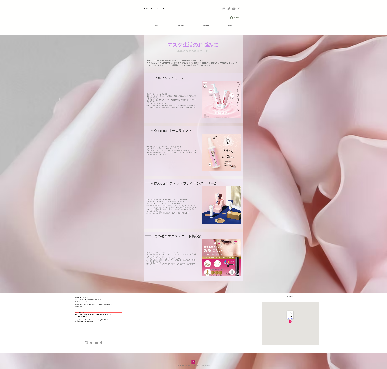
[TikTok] (101, 343)
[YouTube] (96, 343)
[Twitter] (91, 343)
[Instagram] (86, 343)
